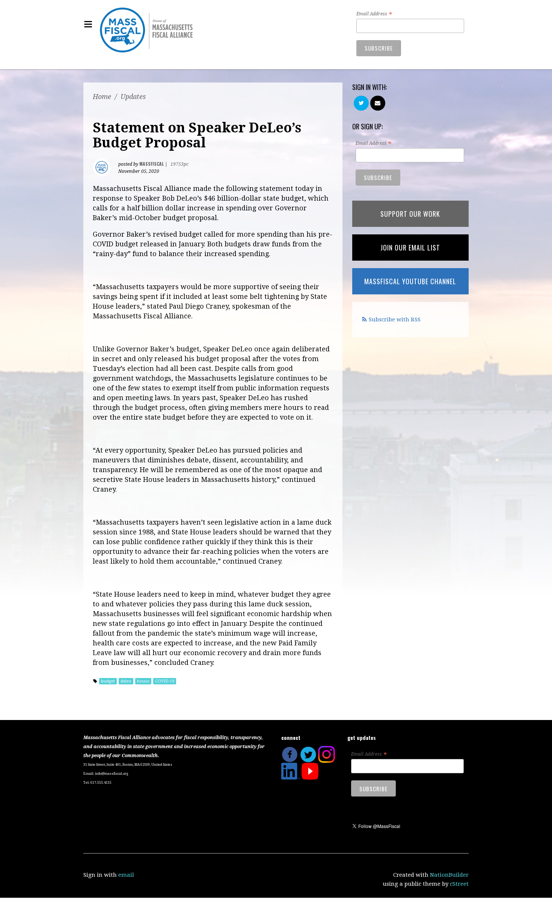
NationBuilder (449, 875)
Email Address (374, 14)
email (126, 875)
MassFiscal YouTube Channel (410, 281)
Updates (133, 96)
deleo (126, 681)
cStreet (459, 883)
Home (102, 96)
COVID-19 (164, 681)
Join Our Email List (410, 247)
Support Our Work (410, 214)
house (143, 681)
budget (108, 681)
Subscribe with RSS (395, 319)
